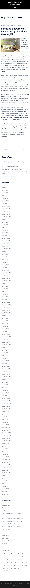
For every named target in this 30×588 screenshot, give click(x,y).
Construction (5, 508)
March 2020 (5, 393)
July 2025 (5, 222)
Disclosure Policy (7, 540)
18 (26, 562)
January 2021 (6, 366)
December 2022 (6, 304)
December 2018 (6, 433)
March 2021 (5, 360)
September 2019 (6, 409)
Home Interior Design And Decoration (12, 518)
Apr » (7, 570)
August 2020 (5, 379)
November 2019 (6, 403)
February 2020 (6, 395)
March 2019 (5, 424)
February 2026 (6, 203)
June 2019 (5, 416)
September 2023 (7, 280)
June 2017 (5, 480)
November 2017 (6, 467)
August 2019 (5, 411)
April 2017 (5, 486)
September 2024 (7, 248)
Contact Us (5, 538)
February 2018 (6, 459)
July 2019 (4, 414)
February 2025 (6, 235)
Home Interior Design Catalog (10, 524)
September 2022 (7, 312)
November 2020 (6, 371)
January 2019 (6, 430)
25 (26, 565)
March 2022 (5, 329)
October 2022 (6, 310)
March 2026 (5, 200)
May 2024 (5, 259)
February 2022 (6, 331)
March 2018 (5, 457)
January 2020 (6, 398)
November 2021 (6, 339)
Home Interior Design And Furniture (11, 25)
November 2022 (6, 307)
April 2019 (5, 422)
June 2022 (5, 320)
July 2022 (5, 318)
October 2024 (6, 246)
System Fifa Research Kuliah (10, 166)
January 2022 (6, 334)
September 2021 (6, 344)
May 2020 (5, 387)
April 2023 (5, 294)
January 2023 (6, 302)
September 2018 (6, 440)
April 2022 (5, 326)
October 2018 (6, 438)
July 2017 (4, 478)
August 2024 (5, 251)
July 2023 (5, 286)
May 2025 (5, 227)
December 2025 (6, 208)
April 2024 (5, 262)
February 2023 (6, 299)
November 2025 (6, 211)
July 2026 (5, 190)
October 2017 (6, 470)
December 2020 (6, 369)
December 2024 (6, 240)
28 (11, 568)
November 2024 (6, 243)
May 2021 (5, 355)
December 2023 (6, 272)
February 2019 (6, 427)
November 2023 (6, 275)
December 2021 (6, 336)
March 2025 (5, 232)
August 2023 (5, 283)
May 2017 (4, 483)
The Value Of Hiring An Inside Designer (13, 169)
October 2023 (6, 278)
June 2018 (5, 448)
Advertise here (6, 535)
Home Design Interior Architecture (11, 513)
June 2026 (5, 192)
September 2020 (7, 376)
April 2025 (5, 230)
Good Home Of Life (15, 2)
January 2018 (6, 462)
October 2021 (6, 342)
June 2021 (5, 352)
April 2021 (5, 358)
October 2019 (6, 406)
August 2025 (5, 219)
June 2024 (5, 256)
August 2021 (5, 347)
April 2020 (5, 390)
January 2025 (6, 238)
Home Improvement (7, 516)
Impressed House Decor (8, 176)
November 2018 (6, 435)
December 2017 (6, 464)
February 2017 (6, 491)
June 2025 (5, 224)
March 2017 (5, 488)
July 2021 (4, 350)
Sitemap (4, 543)
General (4, 510)
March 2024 (5, 265)
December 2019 (6, 400)
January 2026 (6, 206)
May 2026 (5, 195)
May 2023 (5, 291)
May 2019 (5, 419)
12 (4, 562)
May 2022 (5, 323)
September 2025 (7, 216)
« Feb (3, 570)
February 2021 (6, 363)
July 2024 (5, 254)
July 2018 (4, 446)
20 (7, 565)
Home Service (6, 529)
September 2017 (6, 473)
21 (11, 565)
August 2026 (5, 187)
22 (15, 565)
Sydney (15, 585)
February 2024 (6, 267)
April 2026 (5, 198)
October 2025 (6, 214)
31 (22, 568)
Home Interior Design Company (11, 526)
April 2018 (5, 454)
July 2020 (5, 382)
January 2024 (6, 270)
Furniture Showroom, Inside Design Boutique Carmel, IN (14, 31)
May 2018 (5, 451)
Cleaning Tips (6, 505)
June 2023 (5, 288)
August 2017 (5, 475)
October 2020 (6, 374)
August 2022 (5, 315)
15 (15, 562)
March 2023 (5, 296)
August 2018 (5, 443)
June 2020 (5, 384)
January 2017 (6, 494)
